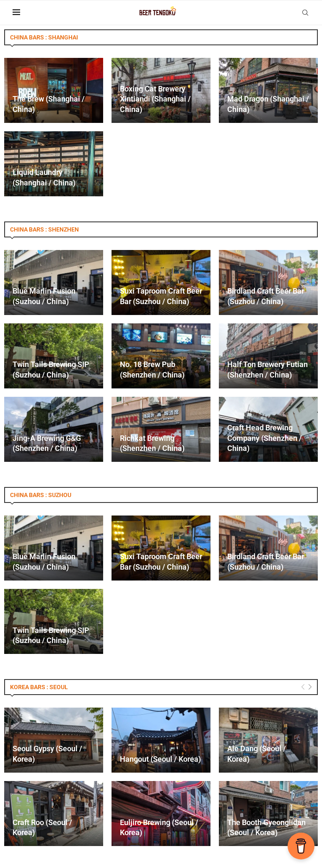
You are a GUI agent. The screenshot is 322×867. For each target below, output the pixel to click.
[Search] (305, 12)
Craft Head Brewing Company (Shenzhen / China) (264, 438)
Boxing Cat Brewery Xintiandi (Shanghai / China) (155, 99)
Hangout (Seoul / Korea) (160, 759)
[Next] (310, 687)
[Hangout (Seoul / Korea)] (161, 740)
